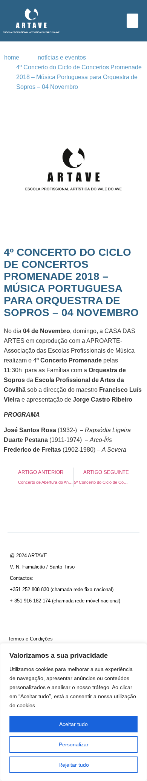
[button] (133, 21)
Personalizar (74, 744)
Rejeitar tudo (73, 765)
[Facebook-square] (16, 617)
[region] (73, 712)
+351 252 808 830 (29, 589)
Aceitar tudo (73, 724)
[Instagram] (30, 617)
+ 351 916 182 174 (30, 601)
